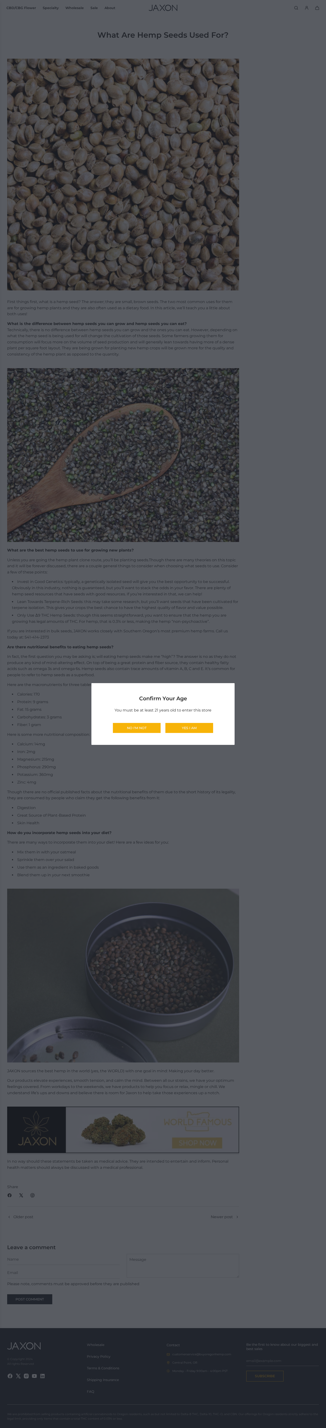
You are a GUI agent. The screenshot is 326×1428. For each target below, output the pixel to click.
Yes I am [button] (189, 728)
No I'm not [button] (137, 728)
